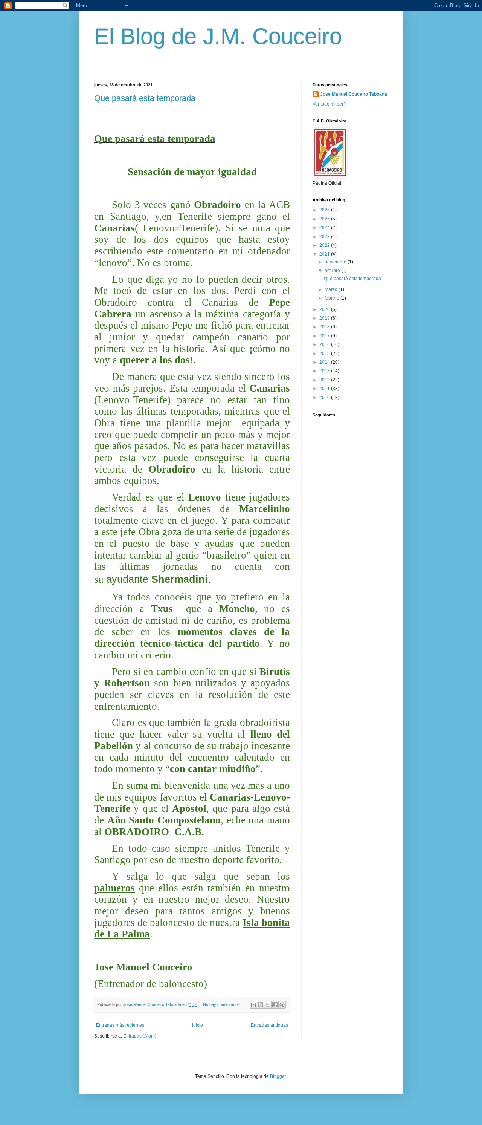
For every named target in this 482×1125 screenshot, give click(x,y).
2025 (325, 219)
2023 (325, 236)
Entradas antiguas (269, 1025)
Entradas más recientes (120, 1025)
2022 (325, 245)
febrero (332, 298)
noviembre (336, 262)
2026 (325, 210)
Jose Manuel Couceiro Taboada (353, 94)
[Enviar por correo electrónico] (253, 1005)
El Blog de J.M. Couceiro (218, 36)
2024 (325, 227)
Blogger (278, 1076)
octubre (333, 270)
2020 (325, 309)
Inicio (197, 1025)
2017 (325, 335)
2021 (325, 254)
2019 (325, 318)
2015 (325, 353)
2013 (325, 370)
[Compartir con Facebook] (275, 1005)
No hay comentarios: (222, 1004)
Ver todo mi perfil (330, 104)
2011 (325, 388)
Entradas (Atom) (139, 1036)
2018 (325, 326)
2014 (325, 362)
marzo (332, 289)
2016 (325, 344)
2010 (325, 397)
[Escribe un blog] (260, 1005)
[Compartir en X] (268, 1005)
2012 (325, 380)
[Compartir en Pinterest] (282, 1005)
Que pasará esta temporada (144, 98)
